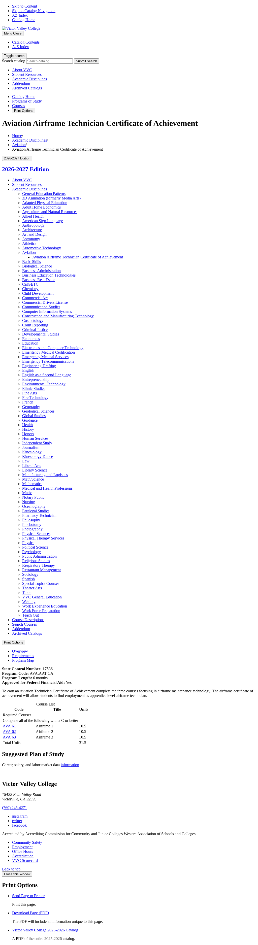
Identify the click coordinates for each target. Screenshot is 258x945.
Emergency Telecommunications (48, 361)
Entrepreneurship (35, 379)
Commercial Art (35, 298)
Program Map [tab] (23, 660)
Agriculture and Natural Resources (49, 212)
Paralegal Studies (35, 511)
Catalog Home (23, 20)
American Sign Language (42, 221)
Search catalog (13, 61)
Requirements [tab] (23, 656)
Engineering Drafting (39, 366)
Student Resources (27, 74)
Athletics (29, 243)
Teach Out (30, 615)
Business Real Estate (38, 280)
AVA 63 (9, 737)
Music (27, 493)
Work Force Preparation (41, 611)
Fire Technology (35, 397)
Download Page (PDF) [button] (30, 913)
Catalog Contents (26, 42)
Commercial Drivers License (45, 302)
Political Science (35, 547)
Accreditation (23, 856)
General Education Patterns (44, 193)
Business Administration (41, 270)
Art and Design (34, 234)
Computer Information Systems (47, 311)
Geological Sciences (38, 411)
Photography (32, 529)
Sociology (30, 574)
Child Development (37, 293)
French (27, 402)
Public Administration (39, 556)
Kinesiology (32, 452)
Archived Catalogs (27, 88)
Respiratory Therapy (38, 565)
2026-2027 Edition (25, 169)
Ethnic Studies (33, 388)
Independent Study (37, 443)
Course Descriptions (28, 620)
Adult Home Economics (41, 207)
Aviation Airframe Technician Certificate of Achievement (77, 257)
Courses (18, 106)
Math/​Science (33, 479)
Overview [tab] (20, 651)
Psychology (31, 552)
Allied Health (33, 216)
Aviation (19, 145)
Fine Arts (29, 393)
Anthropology (33, 225)
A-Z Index (20, 47)
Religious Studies (36, 561)
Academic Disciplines (29, 79)
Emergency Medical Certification (48, 352)
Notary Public (33, 497)
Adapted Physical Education (44, 202)
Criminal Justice (35, 329)
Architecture (32, 230)
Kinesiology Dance (37, 456)
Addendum (21, 83)
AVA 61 (9, 726)
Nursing (28, 502)
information (70, 765)
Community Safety (27, 842)
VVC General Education (42, 597)
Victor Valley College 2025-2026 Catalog (45, 930)
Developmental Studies (40, 334)
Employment (22, 847)
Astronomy (31, 239)
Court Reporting (35, 325)
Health (27, 425)
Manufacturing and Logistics (45, 474)
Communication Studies (41, 307)
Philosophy (31, 520)
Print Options (23, 111)
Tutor (26, 592)
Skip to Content (24, 6)
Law (25, 461)
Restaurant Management (41, 570)
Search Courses (24, 624)
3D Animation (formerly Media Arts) (51, 198)
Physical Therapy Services (43, 538)
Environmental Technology (44, 384)
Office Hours (22, 851)
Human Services (35, 438)
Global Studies (34, 416)
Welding (29, 601)
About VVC (22, 70)
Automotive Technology (41, 248)
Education (30, 343)
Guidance (30, 420)
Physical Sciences (36, 533)
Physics (28, 543)
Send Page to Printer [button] (28, 896)
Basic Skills (31, 261)
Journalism (30, 447)
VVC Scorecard (25, 860)
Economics (31, 338)
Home (17, 135)
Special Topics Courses (40, 583)
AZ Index (20, 15)
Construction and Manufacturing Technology (58, 316)
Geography (31, 406)
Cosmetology (32, 320)
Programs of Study (27, 101)
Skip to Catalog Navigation (33, 11)
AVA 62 (9, 731)
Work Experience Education (44, 606)
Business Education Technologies (49, 275)
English (28, 370)
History (28, 429)
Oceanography (34, 506)
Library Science (34, 470)
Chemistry (30, 289)
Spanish (28, 579)
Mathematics (32, 484)
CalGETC (30, 284)
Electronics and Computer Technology (52, 348)
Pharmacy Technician (39, 515)
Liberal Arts (31, 465)
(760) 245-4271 (14, 807)
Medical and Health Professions (47, 488)
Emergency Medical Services (45, 357)
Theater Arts (32, 588)
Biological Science (37, 266)
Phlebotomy (31, 524)
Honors (28, 434)
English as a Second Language (46, 375)
